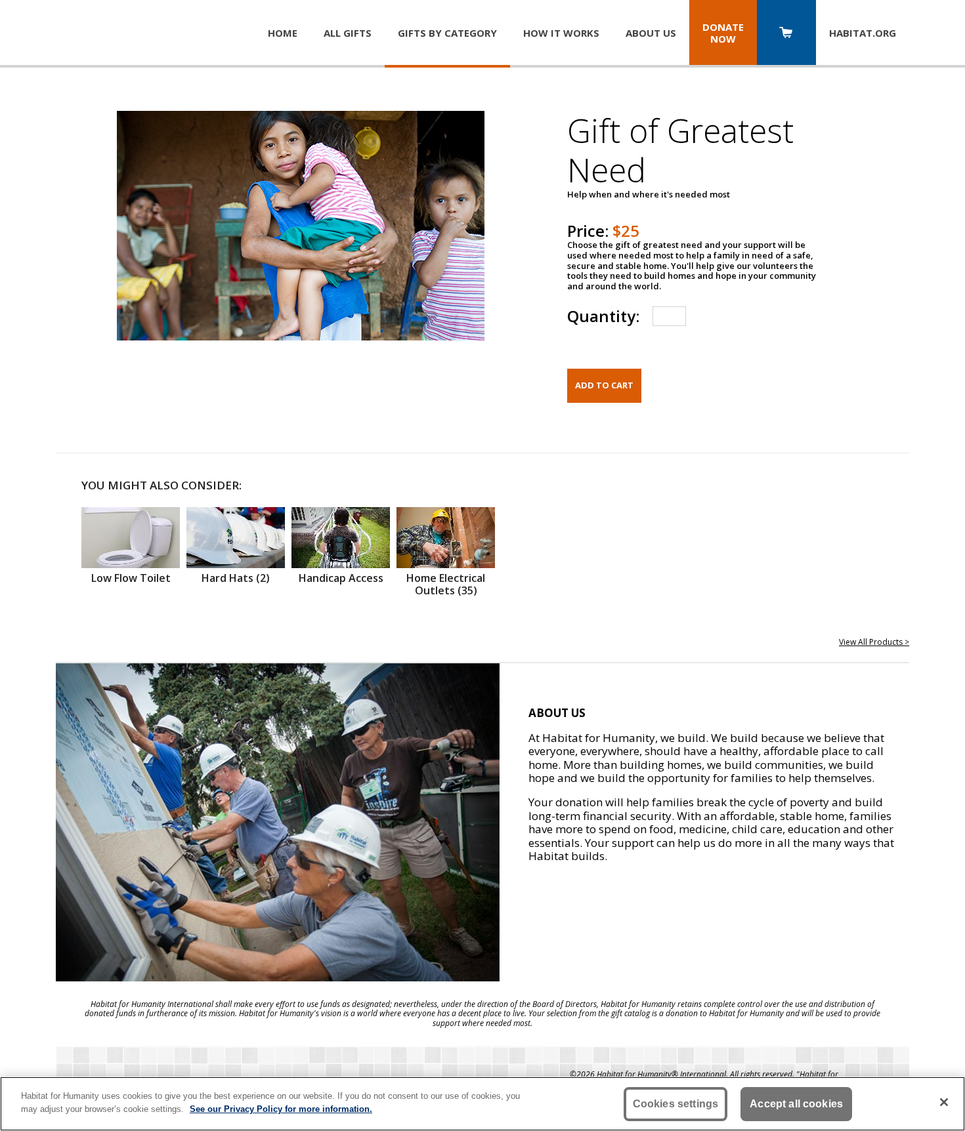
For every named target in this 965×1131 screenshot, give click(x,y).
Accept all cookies (796, 1103)
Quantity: (603, 316)
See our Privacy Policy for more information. (281, 1108)
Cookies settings (676, 1103)
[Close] (944, 1102)
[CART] (786, 34)
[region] (482, 1104)
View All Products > (874, 642)
